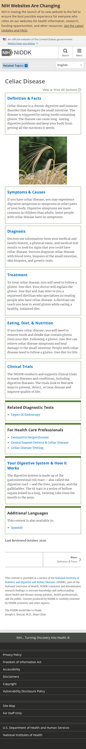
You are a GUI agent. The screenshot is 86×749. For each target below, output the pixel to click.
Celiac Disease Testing (27, 448)
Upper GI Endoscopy (25, 415)
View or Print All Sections (60, 90)
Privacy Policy (12, 655)
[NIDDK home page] (17, 52)
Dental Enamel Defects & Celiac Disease (39, 442)
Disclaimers (11, 677)
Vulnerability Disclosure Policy (24, 691)
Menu (79, 55)
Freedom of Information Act (22, 662)
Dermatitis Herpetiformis (30, 437)
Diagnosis (16, 231)
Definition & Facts (24, 98)
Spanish (17, 527)
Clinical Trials (20, 366)
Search (65, 55)
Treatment (17, 274)
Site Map (9, 706)
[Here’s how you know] (43, 41)
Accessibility (11, 669)
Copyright (9, 684)
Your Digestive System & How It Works (37, 465)
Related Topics (13, 66)
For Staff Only (12, 713)
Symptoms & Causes (26, 191)
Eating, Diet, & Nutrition (30, 322)
